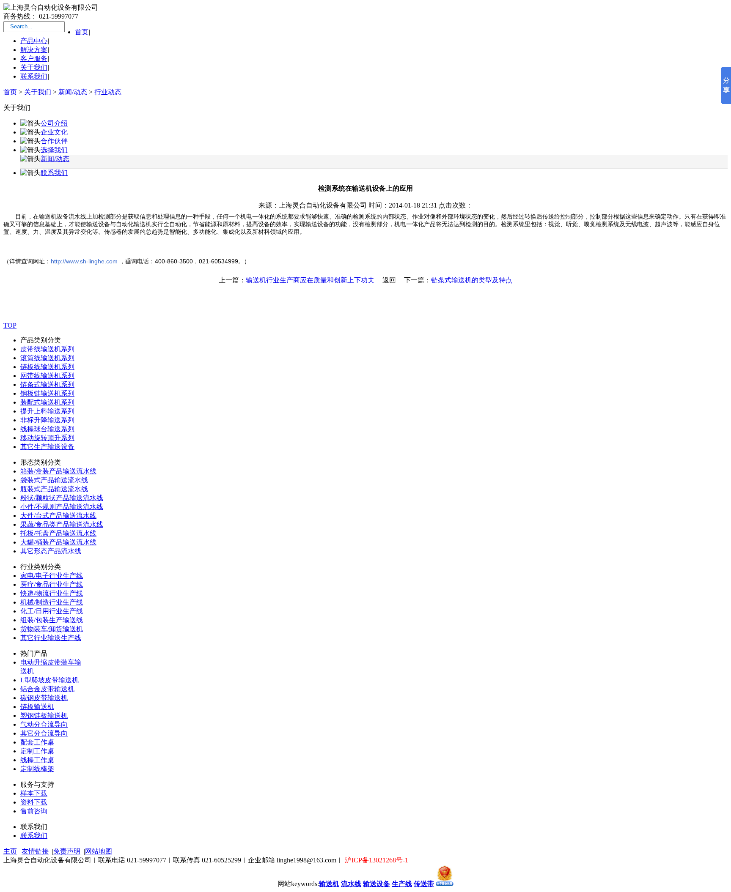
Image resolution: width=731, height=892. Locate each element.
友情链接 (35, 851)
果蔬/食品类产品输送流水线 (61, 524)
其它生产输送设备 (47, 446)
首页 (81, 32)
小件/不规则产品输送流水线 (61, 506)
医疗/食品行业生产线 (51, 584)
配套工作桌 (37, 742)
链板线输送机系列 (47, 366)
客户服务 (33, 58)
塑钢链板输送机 (44, 715)
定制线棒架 (37, 768)
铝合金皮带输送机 (47, 688)
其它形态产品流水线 (50, 551)
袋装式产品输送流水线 (54, 480)
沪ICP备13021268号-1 (376, 860)
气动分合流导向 (44, 724)
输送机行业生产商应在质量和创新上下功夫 (310, 280)
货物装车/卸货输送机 (51, 628)
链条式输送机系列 (47, 384)
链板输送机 (37, 706)
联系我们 (33, 76)
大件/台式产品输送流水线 (58, 515)
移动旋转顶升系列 (47, 437)
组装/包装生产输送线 (51, 620)
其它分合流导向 (44, 733)
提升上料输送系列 (47, 411)
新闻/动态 (72, 92)
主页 (10, 851)
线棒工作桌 (37, 759)
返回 (389, 280)
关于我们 (33, 67)
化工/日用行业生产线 (51, 611)
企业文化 (54, 132)
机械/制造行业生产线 (51, 602)
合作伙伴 (54, 141)
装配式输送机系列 (47, 402)
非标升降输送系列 (47, 420)
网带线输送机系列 (47, 375)
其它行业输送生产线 (50, 637)
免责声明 (66, 851)
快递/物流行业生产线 (51, 593)
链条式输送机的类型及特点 (471, 280)
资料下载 (33, 802)
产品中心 (33, 40)
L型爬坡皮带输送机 (49, 680)
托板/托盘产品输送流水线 (58, 533)
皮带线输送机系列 (47, 349)
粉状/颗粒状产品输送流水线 (61, 497)
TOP (9, 325)
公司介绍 (54, 123)
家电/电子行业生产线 (51, 575)
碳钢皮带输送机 (44, 697)
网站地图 (98, 851)
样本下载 (33, 793)
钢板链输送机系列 (47, 393)
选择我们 (54, 149)
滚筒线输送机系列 (47, 357)
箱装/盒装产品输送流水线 (58, 471)
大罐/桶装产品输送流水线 (58, 542)
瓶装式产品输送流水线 (54, 489)
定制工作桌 (37, 751)
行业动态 (107, 92)
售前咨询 (33, 811)
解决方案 (33, 49)
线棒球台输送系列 (47, 428)
